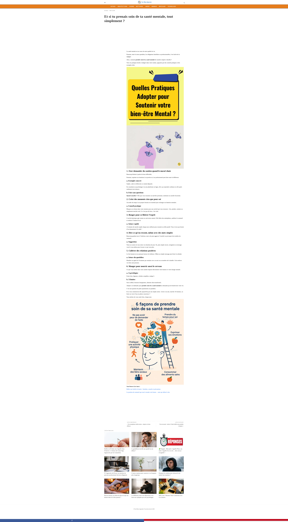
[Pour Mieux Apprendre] (145, 2)
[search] (184, 2)
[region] (144, 35)
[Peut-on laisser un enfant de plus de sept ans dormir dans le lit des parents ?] (116, 486)
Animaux (154, 6)
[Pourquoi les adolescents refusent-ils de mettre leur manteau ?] (171, 463)
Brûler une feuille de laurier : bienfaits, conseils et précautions (143, 389)
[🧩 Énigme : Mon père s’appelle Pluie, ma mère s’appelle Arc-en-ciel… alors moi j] (171, 439)
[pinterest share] (216, 520)
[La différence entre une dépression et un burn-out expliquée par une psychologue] (143, 486)
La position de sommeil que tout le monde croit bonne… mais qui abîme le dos (148, 392)
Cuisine (131, 6)
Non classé (112, 10)
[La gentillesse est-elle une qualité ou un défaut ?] (143, 439)
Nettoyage (139, 6)
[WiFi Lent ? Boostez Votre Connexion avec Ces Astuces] (171, 486)
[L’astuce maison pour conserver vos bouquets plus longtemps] (143, 463)
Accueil (113, 6)
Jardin (147, 6)
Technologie (172, 6)
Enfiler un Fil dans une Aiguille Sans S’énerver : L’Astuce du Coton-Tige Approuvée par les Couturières (114, 450)
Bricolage (162, 6)
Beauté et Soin (122, 6)
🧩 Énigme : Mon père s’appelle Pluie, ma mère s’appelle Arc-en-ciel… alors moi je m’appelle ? (170, 450)
